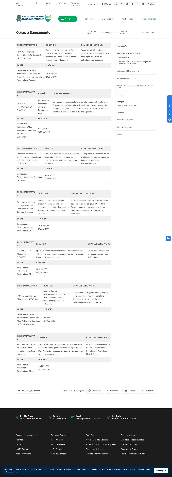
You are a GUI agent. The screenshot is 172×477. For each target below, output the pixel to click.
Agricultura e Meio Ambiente (128, 71)
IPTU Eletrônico (57, 449)
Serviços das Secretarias (122, 33)
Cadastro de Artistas (129, 444)
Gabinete (120, 113)
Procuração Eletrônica (60, 444)
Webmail (62, 3)
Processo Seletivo (128, 435)
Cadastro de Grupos (129, 449)
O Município (107, 19)
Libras (152, 4)
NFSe (18, 444)
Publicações (127, 19)
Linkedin (132, 390)
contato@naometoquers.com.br (89, 418)
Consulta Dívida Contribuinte (97, 454)
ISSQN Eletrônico (23, 449)
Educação (121, 94)
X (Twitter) (150, 390)
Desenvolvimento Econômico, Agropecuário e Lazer (135, 86)
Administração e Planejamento (128, 53)
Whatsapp (97, 390)
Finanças (120, 102)
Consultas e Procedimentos (132, 440)
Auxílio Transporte (23, 454)
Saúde (119, 134)
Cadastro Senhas (58, 440)
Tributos (19, 440)
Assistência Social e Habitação (129, 78)
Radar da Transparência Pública (134, 454)
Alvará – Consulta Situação (97, 440)
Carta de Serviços (58, 454)
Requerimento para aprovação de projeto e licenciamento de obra (135, 63)
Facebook (114, 390)
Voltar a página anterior (31, 390)
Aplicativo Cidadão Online (128, 105)
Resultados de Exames (95, 449)
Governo (88, 19)
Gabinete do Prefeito (125, 120)
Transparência (149, 19)
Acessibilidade (93, 4)
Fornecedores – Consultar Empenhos (101, 444)
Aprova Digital (123, 57)
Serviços (108, 32)
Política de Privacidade (102, 469)
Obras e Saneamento (125, 127)
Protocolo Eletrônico (59, 435)
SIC (37, 3)
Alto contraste (107, 4)
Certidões (90, 435)
